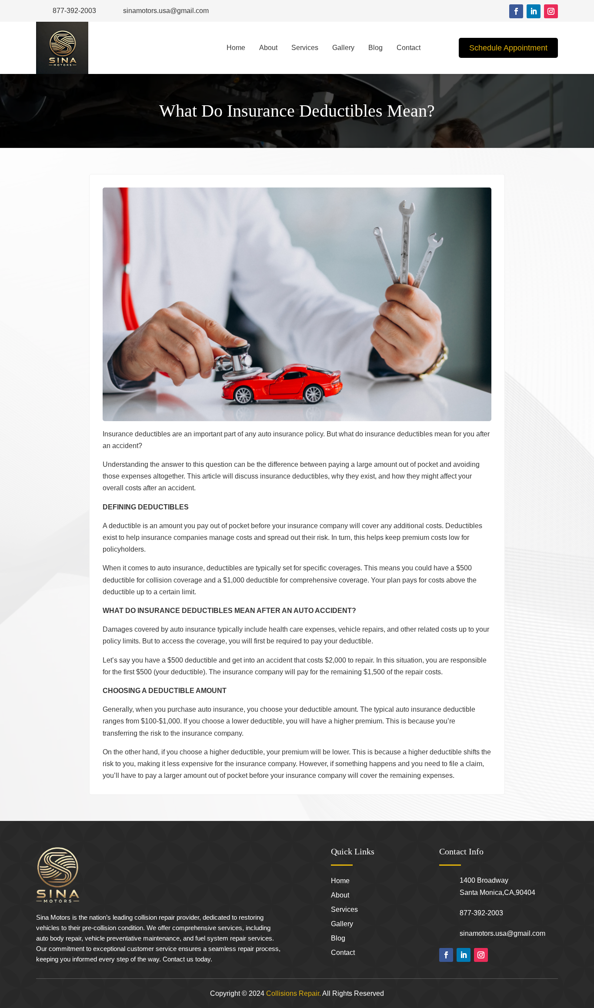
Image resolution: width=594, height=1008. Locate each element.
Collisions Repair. (293, 993)
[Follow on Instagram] (551, 11)
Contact (408, 47)
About (268, 47)
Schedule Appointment (508, 48)
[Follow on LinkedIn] (534, 11)
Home (236, 47)
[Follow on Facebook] (516, 11)
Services (304, 47)
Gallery (343, 47)
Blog (375, 47)
